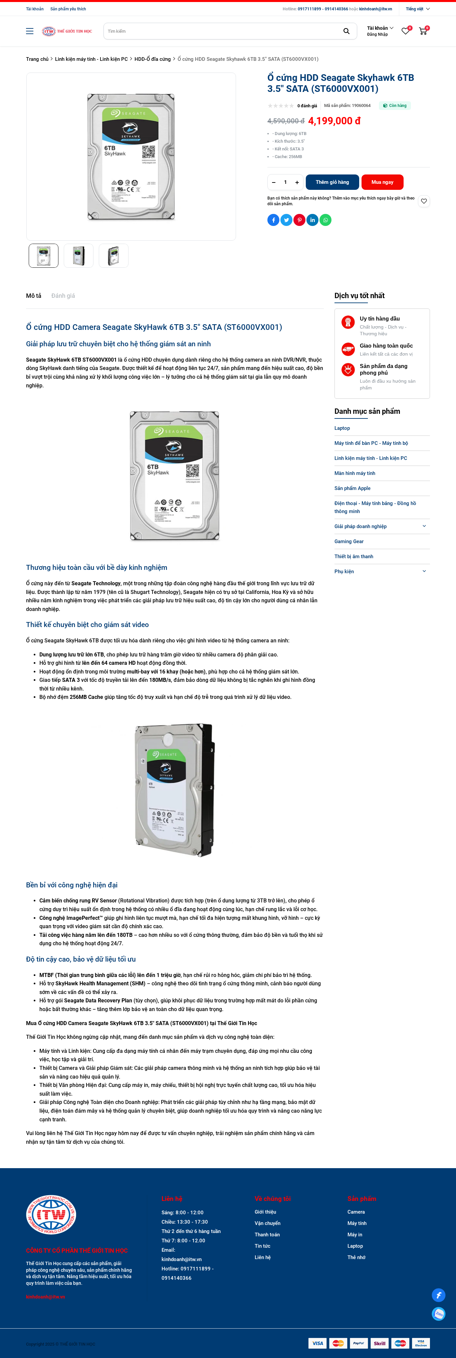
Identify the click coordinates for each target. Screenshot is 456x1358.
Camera (356, 1212)
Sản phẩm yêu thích (68, 9)
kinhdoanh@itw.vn (375, 9)
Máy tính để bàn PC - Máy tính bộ (371, 443)
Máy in (355, 1235)
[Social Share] (273, 220)
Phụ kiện (344, 572)
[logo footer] (79, 1215)
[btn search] (346, 31)
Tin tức (262, 1246)
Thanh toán (267, 1235)
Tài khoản (35, 9)
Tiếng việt (414, 9)
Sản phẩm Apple (352, 488)
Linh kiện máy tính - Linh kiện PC (370, 458)
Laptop (342, 428)
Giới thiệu (265, 1212)
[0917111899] (438, 1314)
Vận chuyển (267, 1223)
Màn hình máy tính (354, 473)
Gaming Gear (349, 541)
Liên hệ (263, 1257)
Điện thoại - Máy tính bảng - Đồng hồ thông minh (375, 507)
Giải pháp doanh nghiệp (360, 526)
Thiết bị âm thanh (353, 556)
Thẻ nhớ (357, 1257)
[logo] (66, 31)
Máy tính (357, 1223)
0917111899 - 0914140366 (323, 9)
